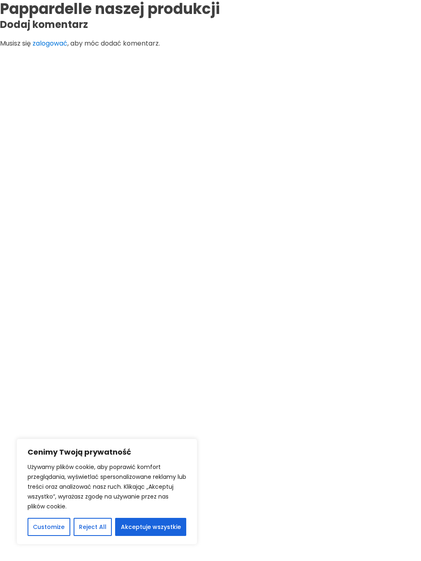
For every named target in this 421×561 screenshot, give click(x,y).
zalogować (49, 43)
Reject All (92, 527)
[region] (106, 492)
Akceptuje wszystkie (151, 527)
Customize (49, 527)
